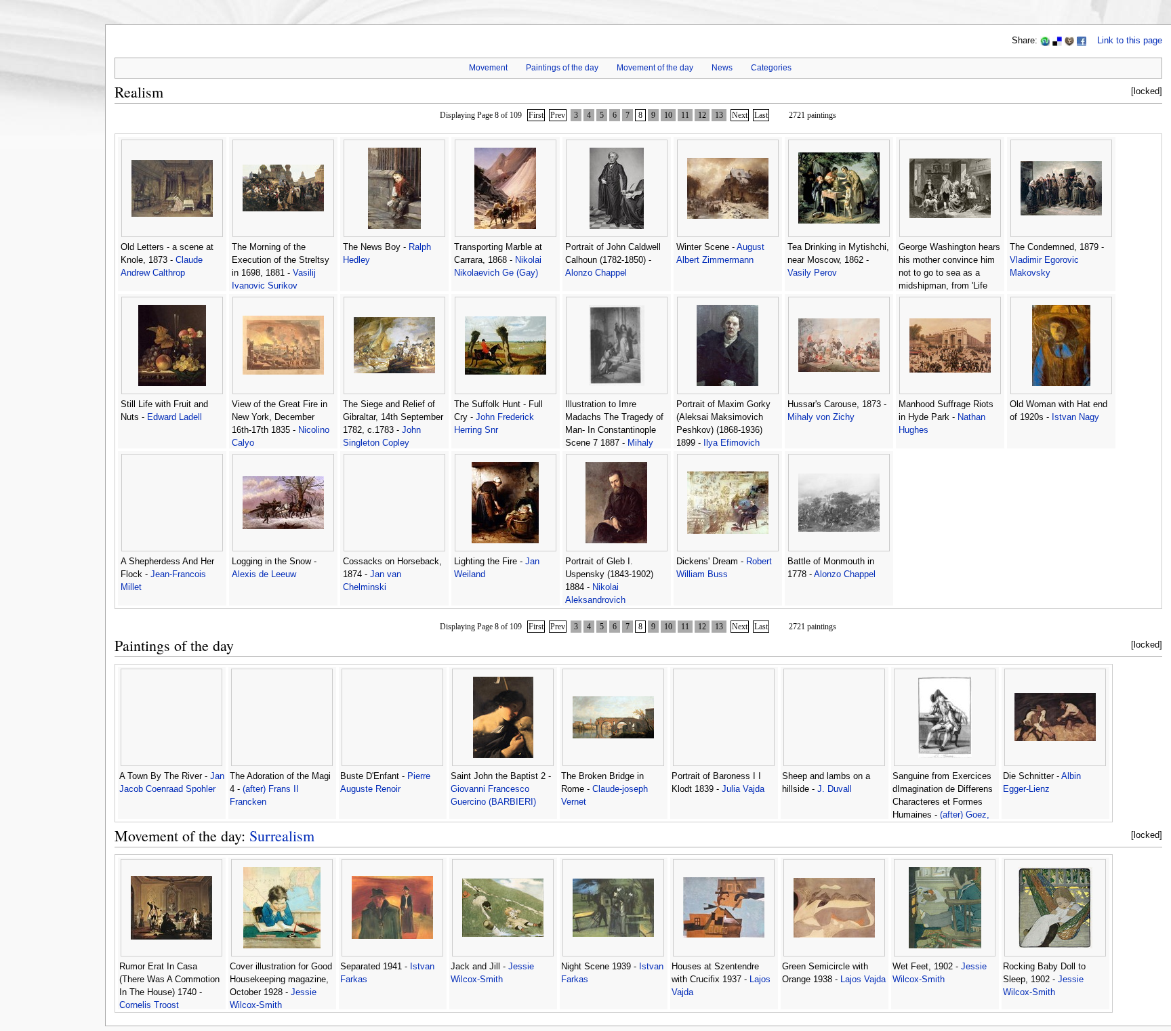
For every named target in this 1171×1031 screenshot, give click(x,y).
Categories (771, 67)
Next (739, 115)
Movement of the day (655, 67)
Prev (557, 115)
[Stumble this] (1045, 40)
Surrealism (281, 835)
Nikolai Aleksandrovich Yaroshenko (595, 600)
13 (719, 115)
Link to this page (1129, 40)
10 (668, 115)
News (722, 67)
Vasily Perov (812, 273)
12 (702, 115)
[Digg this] (1069, 40)
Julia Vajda (743, 789)
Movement (488, 67)
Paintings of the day (562, 67)
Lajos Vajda (863, 979)
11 (685, 115)
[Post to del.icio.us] (1057, 40)
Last (761, 115)
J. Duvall (834, 789)
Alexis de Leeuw (264, 574)
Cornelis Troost (149, 1005)
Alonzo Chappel (596, 273)
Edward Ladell (174, 417)
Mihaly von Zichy (821, 417)
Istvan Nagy (1075, 417)
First (536, 115)
